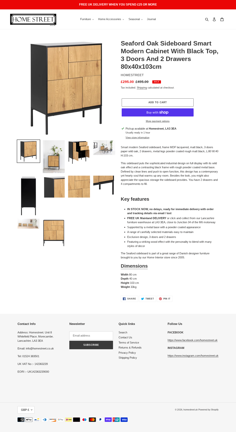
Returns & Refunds (130, 347)
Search (123, 332)
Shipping (142, 87)
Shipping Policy (128, 357)
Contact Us (125, 337)
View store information (137, 137)
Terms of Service (129, 342)
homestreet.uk (190, 409)
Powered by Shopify (208, 409)
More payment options (158, 121)
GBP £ (25, 409)
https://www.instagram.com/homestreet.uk (193, 355)
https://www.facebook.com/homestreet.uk (193, 340)
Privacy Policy (127, 352)
